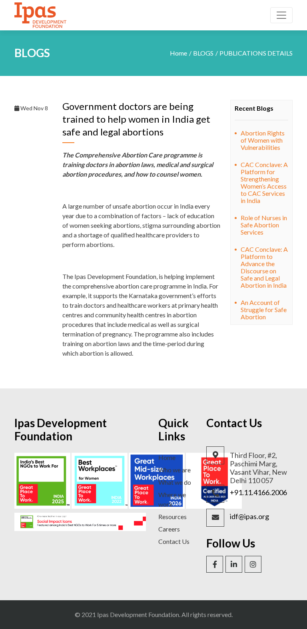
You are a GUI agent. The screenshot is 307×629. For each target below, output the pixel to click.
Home (178, 53)
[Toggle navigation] (281, 15)
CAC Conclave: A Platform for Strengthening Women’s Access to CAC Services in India (264, 182)
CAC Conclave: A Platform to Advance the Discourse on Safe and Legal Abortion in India (264, 267)
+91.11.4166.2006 (258, 492)
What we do (174, 482)
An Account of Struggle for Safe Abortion (264, 309)
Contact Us (173, 541)
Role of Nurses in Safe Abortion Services (264, 225)
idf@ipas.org (249, 516)
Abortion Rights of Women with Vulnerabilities (263, 140)
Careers (169, 529)
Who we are (174, 470)
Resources (172, 516)
